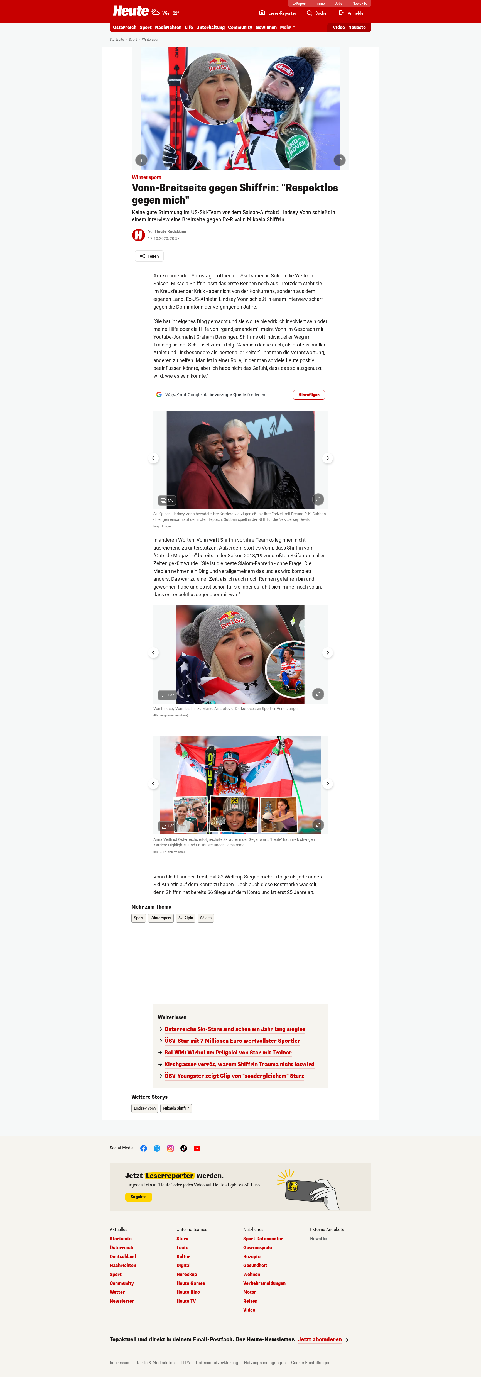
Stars (182, 1239)
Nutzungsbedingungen (265, 1363)
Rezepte (252, 1256)
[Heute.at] (131, 10)
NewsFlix (318, 1239)
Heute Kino (188, 1292)
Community (240, 27)
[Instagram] (170, 1148)
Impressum (120, 1363)
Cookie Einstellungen (310, 1363)
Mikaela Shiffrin (176, 1108)
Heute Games (190, 1283)
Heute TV (186, 1301)
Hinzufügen (309, 395)
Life (189, 27)
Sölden (206, 918)
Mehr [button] (285, 27)
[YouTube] (197, 1148)
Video (339, 27)
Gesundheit (255, 1265)
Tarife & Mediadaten (155, 1363)
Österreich (124, 27)
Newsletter (122, 1301)
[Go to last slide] (153, 458)
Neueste (357, 27)
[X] (157, 1148)
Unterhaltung (210, 27)
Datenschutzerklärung (217, 1363)
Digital (183, 1265)
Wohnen (251, 1274)
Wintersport (150, 39)
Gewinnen (266, 27)
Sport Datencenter (263, 1239)
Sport (146, 27)
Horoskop (186, 1274)
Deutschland (123, 1256)
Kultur (183, 1256)
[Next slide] (327, 458)
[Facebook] (143, 1148)
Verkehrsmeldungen (264, 1283)
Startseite (117, 39)
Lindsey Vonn (145, 1108)
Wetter (117, 1292)
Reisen (250, 1301)
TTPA (185, 1363)
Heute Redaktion (170, 231)
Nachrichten (123, 1265)
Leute (182, 1248)
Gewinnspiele (257, 1248)
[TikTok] (183, 1148)
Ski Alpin (185, 918)
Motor (249, 1292)
